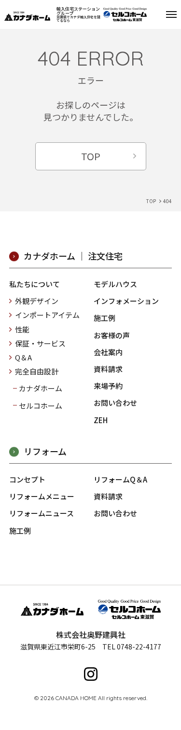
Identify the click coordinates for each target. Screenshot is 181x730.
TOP (90, 156)
